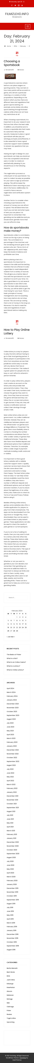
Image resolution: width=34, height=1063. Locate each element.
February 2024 (12, 696)
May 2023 (10, 731)
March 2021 (11, 831)
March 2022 (11, 784)
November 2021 (12, 800)
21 (14, 627)
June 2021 (10, 819)
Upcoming (10, 1022)
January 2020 (12, 884)
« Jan (8, 637)
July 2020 (10, 861)
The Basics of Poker (14, 654)
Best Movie (11, 972)
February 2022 (12, 788)
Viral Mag (23, 1058)
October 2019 (12, 896)
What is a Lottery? (13, 666)
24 (23, 627)
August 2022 (11, 765)
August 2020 (11, 857)
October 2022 (12, 757)
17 (23, 624)
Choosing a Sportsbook (12, 63)
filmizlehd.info (17, 14)
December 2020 (13, 842)
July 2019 (10, 907)
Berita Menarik (12, 968)
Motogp (10, 999)
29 (17, 631)
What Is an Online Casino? (16, 662)
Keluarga (10, 984)
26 (8, 631)
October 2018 (12, 942)
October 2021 (12, 804)
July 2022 (10, 769)
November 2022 (13, 754)
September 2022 (13, 761)
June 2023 (10, 727)
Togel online (11, 1018)
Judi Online (11, 980)
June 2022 (10, 773)
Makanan (10, 995)
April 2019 (10, 919)
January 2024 (12, 700)
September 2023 (13, 715)
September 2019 (13, 900)
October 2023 (12, 711)
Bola (8, 976)
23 (20, 627)
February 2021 (12, 834)
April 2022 (10, 781)
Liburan (9, 991)
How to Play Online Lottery (17, 331)
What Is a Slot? (12, 658)
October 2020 (12, 850)
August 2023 (11, 719)
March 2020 (11, 877)
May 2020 (10, 869)
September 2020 (13, 854)
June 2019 (10, 911)
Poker (9, 1010)
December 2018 (12, 934)
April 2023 (10, 734)
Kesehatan (11, 987)
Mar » (13, 637)
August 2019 (11, 904)
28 (14, 631)
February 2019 (12, 927)
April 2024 (10, 688)
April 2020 (10, 873)
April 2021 (10, 827)
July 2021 (10, 815)
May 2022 (10, 777)
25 (26, 627)
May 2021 (10, 823)
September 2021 (13, 807)
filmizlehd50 (10, 70)
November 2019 (12, 892)
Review (21, 70)
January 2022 (12, 792)
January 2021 (11, 838)
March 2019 (11, 923)
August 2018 (11, 950)
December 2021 (12, 796)
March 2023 (11, 738)
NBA (8, 1003)
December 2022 (13, 750)
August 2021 (11, 811)
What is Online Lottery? (15, 670)
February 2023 (12, 742)
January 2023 (12, 746)
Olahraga (10, 1007)
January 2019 (11, 930)
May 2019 (10, 915)
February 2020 (12, 880)
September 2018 (13, 946)
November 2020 (13, 846)
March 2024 (11, 692)
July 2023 (10, 723)
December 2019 (12, 888)
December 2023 (13, 704)
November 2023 (13, 708)
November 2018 (12, 938)
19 (8, 627)
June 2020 (10, 865)
